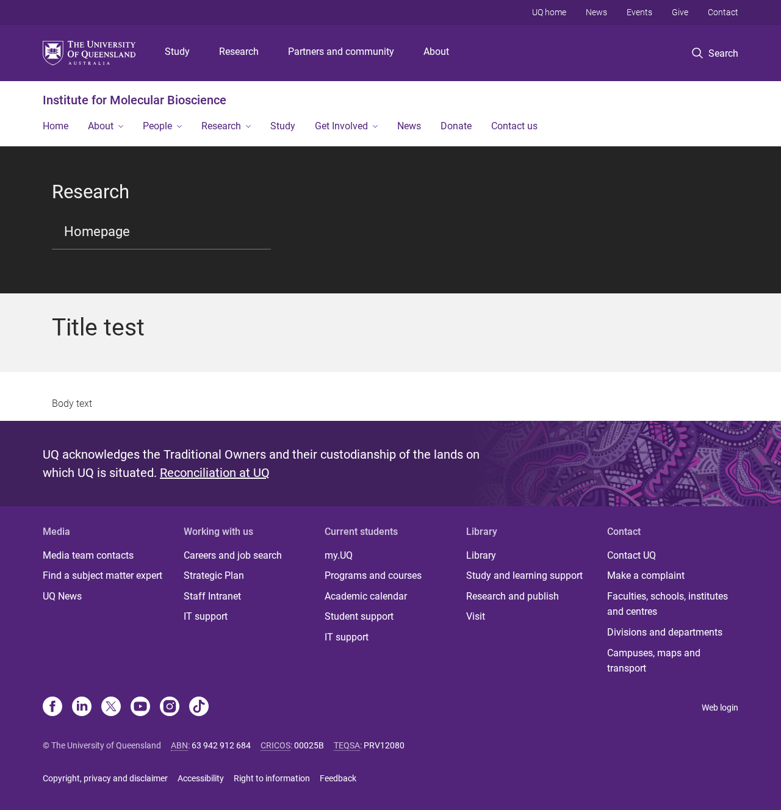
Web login (720, 707)
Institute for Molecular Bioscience (134, 100)
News (596, 12)
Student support (359, 616)
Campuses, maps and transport (653, 661)
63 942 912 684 (221, 745)
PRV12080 (384, 745)
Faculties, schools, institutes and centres (667, 604)
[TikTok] (199, 707)
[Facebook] (52, 707)
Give (680, 12)
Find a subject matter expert (102, 575)
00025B (309, 745)
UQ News (62, 596)
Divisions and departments (664, 632)
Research (239, 51)
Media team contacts (88, 555)
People (157, 126)
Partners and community (341, 51)
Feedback (338, 778)
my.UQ (339, 555)
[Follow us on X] (111, 707)
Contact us (514, 126)
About (436, 51)
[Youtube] (140, 707)
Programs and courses (373, 575)
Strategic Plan (214, 575)
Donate (456, 126)
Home (55, 126)
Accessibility (201, 778)
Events (639, 12)
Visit (475, 616)
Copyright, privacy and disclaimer (105, 778)
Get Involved (341, 126)
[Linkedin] (82, 707)
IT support (206, 616)
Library (481, 555)
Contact (723, 12)
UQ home (549, 12)
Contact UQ (631, 555)
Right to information (272, 778)
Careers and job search (233, 555)
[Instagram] (169, 707)
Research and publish (512, 596)
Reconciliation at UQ (215, 472)
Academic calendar (366, 596)
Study (177, 51)
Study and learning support (524, 575)
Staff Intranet (212, 596)
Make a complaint (646, 575)
